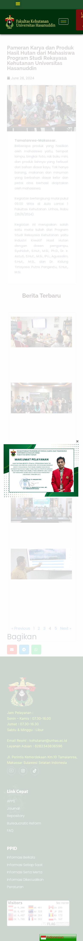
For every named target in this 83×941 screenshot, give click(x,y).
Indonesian (55, 937)
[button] (17, 3)
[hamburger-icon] (63, 21)
